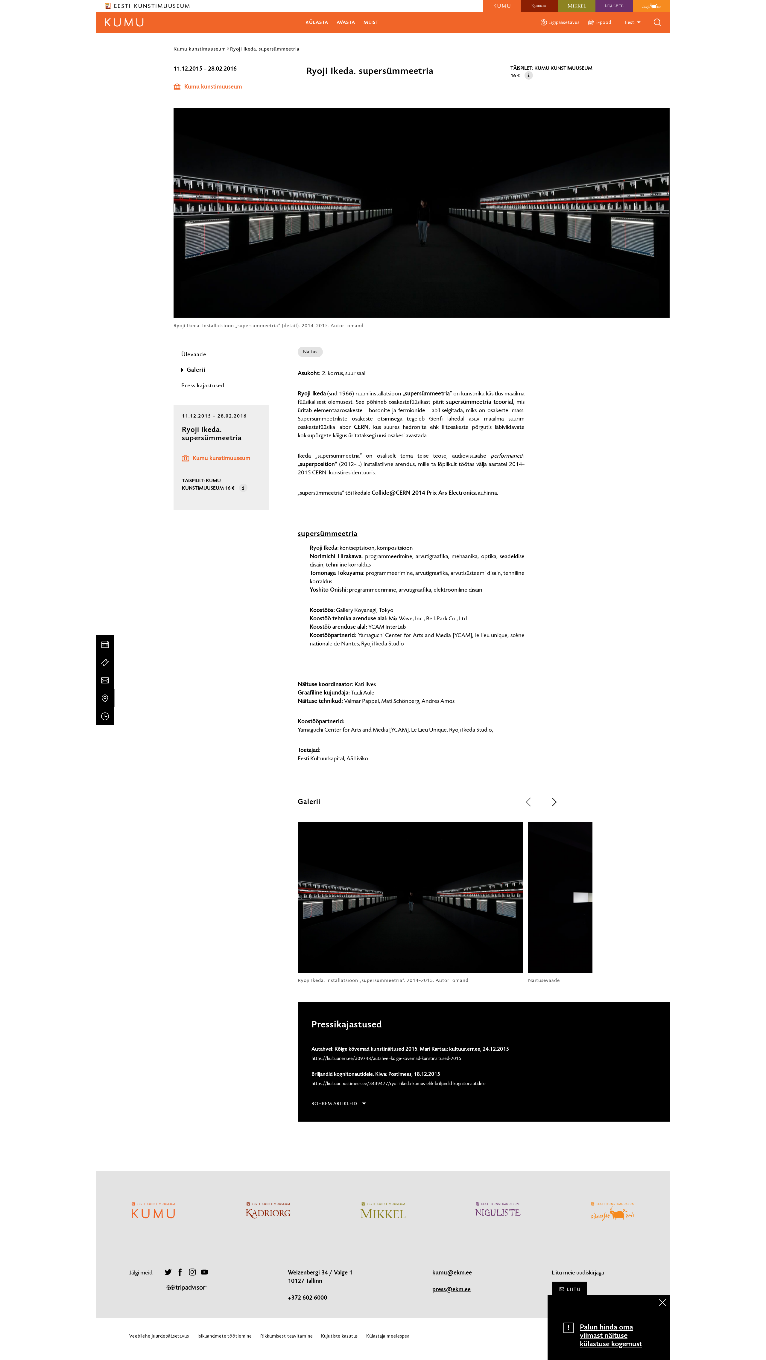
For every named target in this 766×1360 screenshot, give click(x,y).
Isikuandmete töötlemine (224, 1336)
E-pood (603, 22)
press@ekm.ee (451, 1289)
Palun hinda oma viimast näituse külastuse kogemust (611, 1335)
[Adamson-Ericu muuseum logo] (651, 6)
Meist (371, 22)
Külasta (317, 22)
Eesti (631, 22)
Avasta (346, 22)
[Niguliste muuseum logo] (614, 6)
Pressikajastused (203, 385)
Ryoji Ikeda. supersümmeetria (265, 49)
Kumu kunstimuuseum (200, 49)
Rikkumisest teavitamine (286, 1336)
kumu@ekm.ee (452, 1272)
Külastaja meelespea (388, 1336)
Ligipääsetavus (563, 22)
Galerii (196, 370)
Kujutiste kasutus (339, 1336)
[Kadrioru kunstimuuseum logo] (539, 6)
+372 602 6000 (307, 1297)
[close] (662, 1302)
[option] (411, 902)
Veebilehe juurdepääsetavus (159, 1336)
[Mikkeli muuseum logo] (576, 6)
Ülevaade (193, 354)
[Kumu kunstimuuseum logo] (502, 6)
